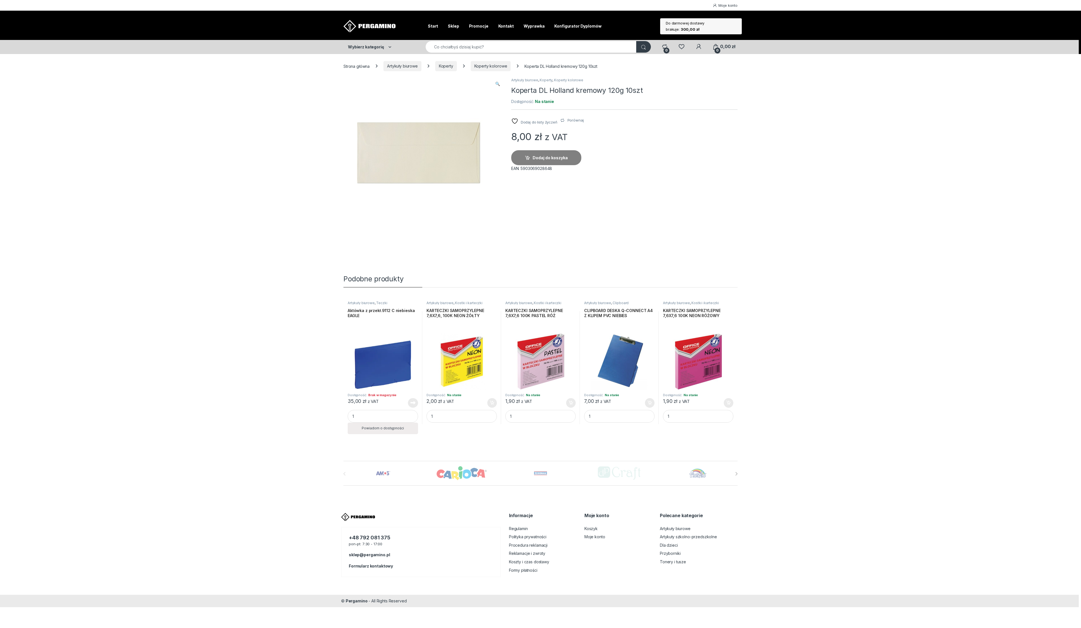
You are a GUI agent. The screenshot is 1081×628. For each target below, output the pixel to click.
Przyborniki (670, 553)
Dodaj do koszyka (550, 157)
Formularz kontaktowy (371, 566)
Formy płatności (523, 570)
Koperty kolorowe (490, 66)
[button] (497, 83)
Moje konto (728, 5)
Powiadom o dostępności (383, 428)
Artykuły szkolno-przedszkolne (688, 536)
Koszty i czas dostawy (529, 561)
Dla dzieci (669, 545)
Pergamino (357, 600)
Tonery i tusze (673, 561)
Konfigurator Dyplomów (577, 26)
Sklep (453, 26)
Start (433, 26)
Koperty (446, 66)
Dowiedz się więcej (410, 403)
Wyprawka (534, 26)
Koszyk (591, 528)
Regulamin (518, 528)
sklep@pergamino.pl (369, 554)
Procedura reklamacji (528, 545)
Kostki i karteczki (468, 303)
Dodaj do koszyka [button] (489, 403)
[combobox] (531, 47)
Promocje (478, 26)
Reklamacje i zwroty (527, 553)
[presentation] (736, 474)
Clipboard (621, 303)
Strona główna (356, 66)
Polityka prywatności (527, 536)
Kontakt (506, 26)
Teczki (381, 303)
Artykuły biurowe (402, 66)
